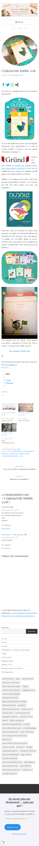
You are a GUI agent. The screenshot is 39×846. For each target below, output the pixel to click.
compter (25, 686)
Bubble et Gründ (16, 454)
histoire (5, 720)
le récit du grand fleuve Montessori (14, 736)
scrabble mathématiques (10, 755)
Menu (21, 22)
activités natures (8, 679)
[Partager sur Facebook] (3, 85)
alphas (18, 679)
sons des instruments (9, 758)
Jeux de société (7, 657)
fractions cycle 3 (8, 713)
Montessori (21, 747)
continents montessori (10, 698)
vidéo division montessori (11, 770)
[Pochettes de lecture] (9, 427)
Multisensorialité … (8, 661)
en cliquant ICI (11, 365)
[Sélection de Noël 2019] (9, 407)
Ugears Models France (10, 766)
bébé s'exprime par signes (11, 686)
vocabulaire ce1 (27, 770)
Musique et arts (7, 665)
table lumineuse (29, 762)
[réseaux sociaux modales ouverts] (17, 85)
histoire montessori (17, 720)
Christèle (6, 507)
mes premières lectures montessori (14, 743)
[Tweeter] (8, 85)
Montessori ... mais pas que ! (13, 534)
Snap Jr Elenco (26, 755)
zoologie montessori (9, 773)
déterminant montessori (10, 709)
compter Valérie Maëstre (11, 690)
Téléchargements (7, 672)
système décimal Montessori (12, 762)
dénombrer (22, 705)
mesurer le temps (8, 747)
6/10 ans (16, 449)
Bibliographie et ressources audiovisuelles (16, 650)
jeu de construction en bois (11, 728)
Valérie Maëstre (25, 766)
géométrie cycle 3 (26, 717)
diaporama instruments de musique (14, 701)
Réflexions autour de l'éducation (12, 668)
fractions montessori (22, 713)
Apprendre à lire (28, 679)
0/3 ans (4, 639)
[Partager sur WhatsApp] (12, 85)
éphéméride (17, 451)
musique (29, 747)
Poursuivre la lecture (19, 834)
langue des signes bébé (10, 732)
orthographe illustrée (10, 751)
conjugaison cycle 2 (28, 690)
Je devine (27, 724)
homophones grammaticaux (12, 724)
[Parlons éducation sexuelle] (26, 407)
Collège (4, 653)
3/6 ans (4, 642)
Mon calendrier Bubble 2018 (19, 351)
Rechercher (5, 628)
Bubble (18, 171)
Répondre (6, 529)
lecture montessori (27, 732)
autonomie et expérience (11, 682)
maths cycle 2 (7, 739)
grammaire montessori (10, 717)
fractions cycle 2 (26, 709)
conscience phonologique (11, 694)
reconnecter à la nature (28, 751)
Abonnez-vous (12, 827)
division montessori (9, 705)
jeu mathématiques (29, 728)
